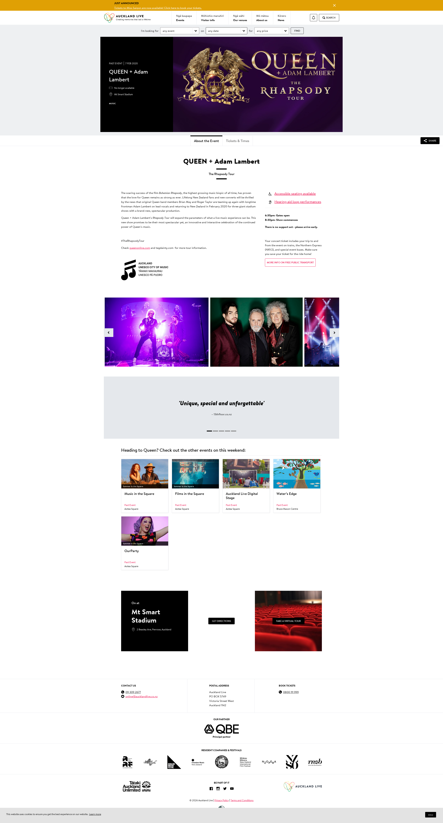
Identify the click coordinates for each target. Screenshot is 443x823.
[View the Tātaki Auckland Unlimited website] (136, 786)
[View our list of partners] (221, 729)
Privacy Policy (221, 800)
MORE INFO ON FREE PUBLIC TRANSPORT (290, 262)
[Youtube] (232, 789)
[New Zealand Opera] (269, 762)
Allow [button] (430, 814)
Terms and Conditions (242, 800)
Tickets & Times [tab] (237, 140)
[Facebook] (211, 789)
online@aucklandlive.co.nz (141, 696)
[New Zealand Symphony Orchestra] (292, 762)
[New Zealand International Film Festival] (245, 762)
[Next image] (334, 332)
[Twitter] (225, 789)
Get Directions (221, 621)
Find (297, 30)
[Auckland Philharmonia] (150, 762)
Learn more (95, 814)
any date (213, 30)
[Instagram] (218, 789)
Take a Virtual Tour (288, 621)
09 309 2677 (133, 692)
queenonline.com (139, 248)
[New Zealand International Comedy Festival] (221, 762)
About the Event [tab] (206, 140)
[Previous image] (108, 332)
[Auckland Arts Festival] (127, 762)
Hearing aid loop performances (297, 201)
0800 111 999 (291, 692)
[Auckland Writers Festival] (174, 762)
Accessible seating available (295, 193)
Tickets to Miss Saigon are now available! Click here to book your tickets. (158, 8)
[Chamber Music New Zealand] (198, 762)
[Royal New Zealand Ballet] (315, 762)
